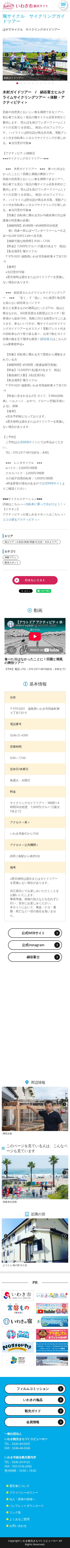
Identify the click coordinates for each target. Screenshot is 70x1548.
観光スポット (12, 562)
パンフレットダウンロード (26, 1506)
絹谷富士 (46, 339)
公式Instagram (33, 945)
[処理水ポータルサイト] (52, 1360)
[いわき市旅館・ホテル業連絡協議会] (18, 1321)
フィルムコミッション (33, 1388)
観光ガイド (33, 1411)
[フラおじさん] (52, 1334)
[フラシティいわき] (18, 1334)
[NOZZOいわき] (18, 1347)
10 (17, 83)
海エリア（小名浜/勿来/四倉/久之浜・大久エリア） (32, 541)
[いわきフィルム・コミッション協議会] (52, 1347)
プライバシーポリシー (23, 1492)
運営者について (19, 1486)
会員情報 (32, 1422)
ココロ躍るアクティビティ (20, 519)
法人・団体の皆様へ (22, 1499)
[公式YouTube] (52, 1308)
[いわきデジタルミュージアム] (18, 1360)
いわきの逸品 (33, 1400)
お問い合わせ (18, 1526)
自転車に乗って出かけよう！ (44, 504)
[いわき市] (18, 1295)
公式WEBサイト (27, 442)
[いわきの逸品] (52, 1295)
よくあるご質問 (19, 1519)
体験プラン (10, 557)
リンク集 (15, 1512)
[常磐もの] (18, 1308)
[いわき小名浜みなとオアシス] (52, 1321)
